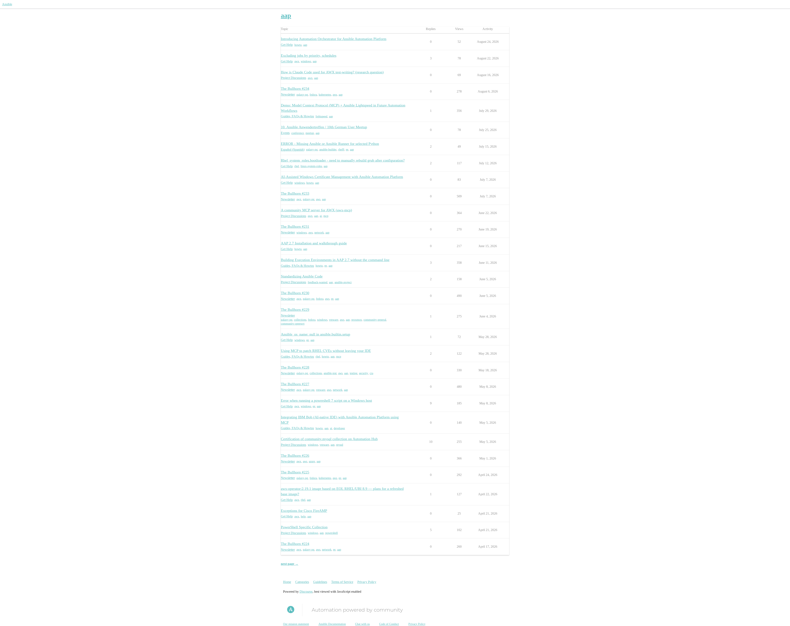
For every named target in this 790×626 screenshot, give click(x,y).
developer (339, 428)
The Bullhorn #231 (295, 226)
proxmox (356, 319)
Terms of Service (342, 582)
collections (300, 319)
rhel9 (341, 149)
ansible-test (330, 373)
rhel (296, 166)
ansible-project (343, 282)
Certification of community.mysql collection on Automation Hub (329, 439)
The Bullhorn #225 (295, 472)
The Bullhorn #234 (295, 89)
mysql (339, 444)
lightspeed (321, 116)
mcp (325, 216)
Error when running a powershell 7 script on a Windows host (326, 400)
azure (312, 461)
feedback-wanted (317, 282)
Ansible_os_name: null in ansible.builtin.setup (315, 334)
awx (296, 61)
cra (371, 373)
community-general (375, 319)
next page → (289, 564)
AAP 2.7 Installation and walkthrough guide (314, 243)
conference (297, 133)
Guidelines (320, 582)
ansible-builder (328, 149)
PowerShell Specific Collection (304, 527)
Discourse (306, 591)
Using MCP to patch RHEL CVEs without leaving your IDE (326, 351)
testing (353, 373)
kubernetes (325, 94)
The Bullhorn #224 (295, 544)
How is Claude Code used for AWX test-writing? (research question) (332, 72)
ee (347, 149)
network (319, 232)
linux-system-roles (311, 166)
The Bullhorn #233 (295, 193)
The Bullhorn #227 (295, 384)
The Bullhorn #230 (295, 293)
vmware (333, 319)
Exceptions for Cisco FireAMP (304, 511)
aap (305, 44)
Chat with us (362, 624)
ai (321, 216)
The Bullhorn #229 (295, 310)
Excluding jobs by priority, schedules (308, 55)
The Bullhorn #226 (295, 456)
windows (306, 61)
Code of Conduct (389, 624)
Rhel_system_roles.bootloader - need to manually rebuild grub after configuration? (343, 160)
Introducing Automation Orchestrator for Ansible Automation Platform (333, 39)
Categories (302, 582)
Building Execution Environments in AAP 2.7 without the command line (335, 260)
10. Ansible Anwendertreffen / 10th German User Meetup (324, 127)
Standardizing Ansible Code (302, 276)
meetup (310, 133)
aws (335, 94)
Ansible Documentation (332, 624)
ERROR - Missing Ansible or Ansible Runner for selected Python (330, 144)
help (303, 516)
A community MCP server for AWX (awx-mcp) (316, 210)
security (363, 373)
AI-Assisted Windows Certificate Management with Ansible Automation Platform (342, 177)
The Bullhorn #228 (295, 367)
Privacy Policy (366, 582)
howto (298, 44)
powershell (331, 533)
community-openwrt (292, 323)
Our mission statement (296, 624)
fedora (313, 94)
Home (287, 582)
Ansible (7, 4)
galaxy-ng (302, 94)
